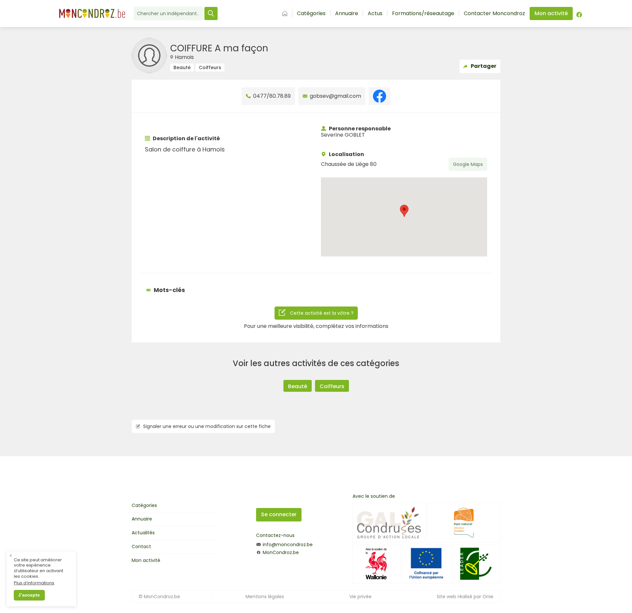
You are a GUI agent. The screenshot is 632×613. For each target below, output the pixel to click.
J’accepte (29, 595)
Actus (375, 13)
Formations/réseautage (423, 13)
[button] (404, 211)
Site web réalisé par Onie (465, 597)
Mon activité (146, 560)
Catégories (311, 13)
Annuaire (346, 13)
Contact (141, 546)
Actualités (143, 532)
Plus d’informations (34, 583)
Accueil (284, 13)
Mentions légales (265, 597)
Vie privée (360, 597)
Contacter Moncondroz (494, 13)
